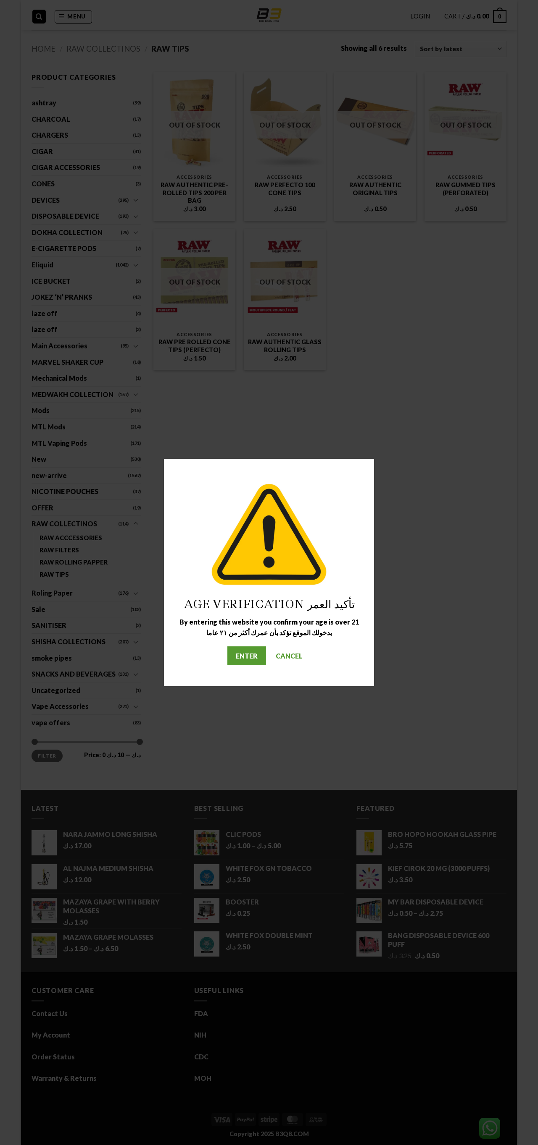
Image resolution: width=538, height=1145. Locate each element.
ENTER (247, 656)
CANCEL (289, 656)
